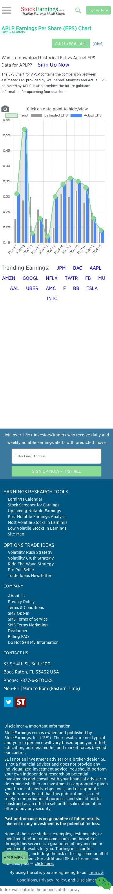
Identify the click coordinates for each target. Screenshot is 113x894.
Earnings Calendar (25, 499)
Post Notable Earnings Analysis (37, 516)
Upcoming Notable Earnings (34, 510)
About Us (16, 596)
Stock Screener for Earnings (33, 505)
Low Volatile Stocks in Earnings (37, 528)
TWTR (71, 278)
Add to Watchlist (71, 43)
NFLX (52, 278)
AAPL (95, 268)
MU (101, 278)
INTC (52, 298)
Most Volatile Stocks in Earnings (37, 522)
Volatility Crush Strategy (31, 558)
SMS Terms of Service (28, 619)
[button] (6, 10)
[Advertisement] (56, 372)
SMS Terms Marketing (28, 625)
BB (76, 288)
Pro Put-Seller (21, 569)
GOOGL (31, 278)
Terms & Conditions (26, 607)
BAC (77, 268)
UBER (32, 288)
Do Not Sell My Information (33, 642)
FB (88, 278)
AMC (51, 288)
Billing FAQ (18, 636)
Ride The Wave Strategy (31, 564)
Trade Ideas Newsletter (29, 575)
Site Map (16, 534)
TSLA (92, 288)
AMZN (8, 278)
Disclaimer (18, 630)
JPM (61, 268)
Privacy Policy (21, 601)
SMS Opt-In (18, 613)
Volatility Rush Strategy (30, 552)
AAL (14, 288)
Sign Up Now (98, 10)
